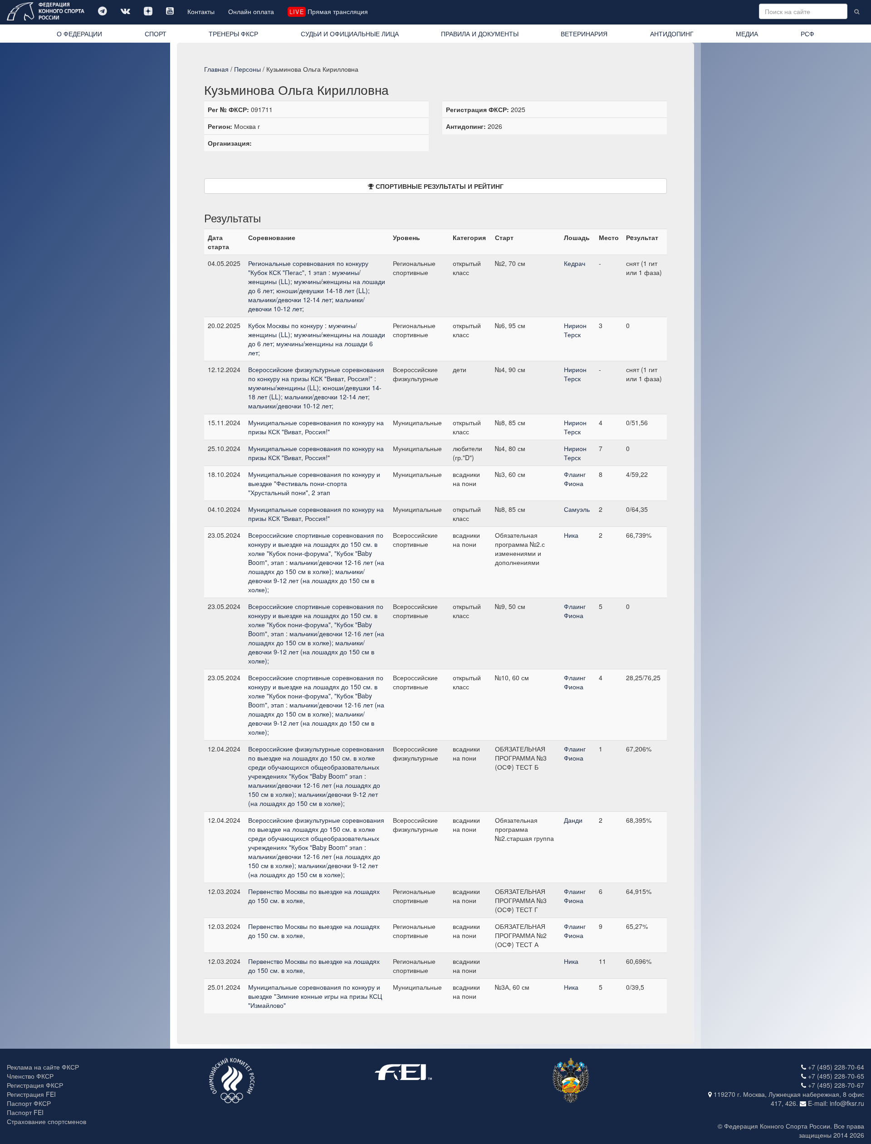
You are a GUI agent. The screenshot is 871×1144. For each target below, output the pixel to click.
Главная (216, 69)
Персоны (247, 69)
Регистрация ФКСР (35, 1085)
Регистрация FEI (31, 1094)
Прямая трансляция (328, 11)
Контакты (201, 11)
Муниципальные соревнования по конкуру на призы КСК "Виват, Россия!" (316, 427)
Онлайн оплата (251, 11)
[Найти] (856, 11)
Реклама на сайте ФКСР (43, 1066)
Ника (571, 535)
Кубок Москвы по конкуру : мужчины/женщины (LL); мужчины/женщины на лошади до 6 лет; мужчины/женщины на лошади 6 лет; (316, 339)
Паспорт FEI (25, 1112)
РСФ (807, 33)
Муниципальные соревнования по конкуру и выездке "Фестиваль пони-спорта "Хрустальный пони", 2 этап (314, 483)
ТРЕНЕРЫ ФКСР (233, 33)
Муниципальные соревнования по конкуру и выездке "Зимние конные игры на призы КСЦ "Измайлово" (315, 996)
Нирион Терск (575, 330)
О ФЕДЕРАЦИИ (79, 33)
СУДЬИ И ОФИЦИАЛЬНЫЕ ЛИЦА (350, 33)
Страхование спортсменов (46, 1121)
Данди (573, 820)
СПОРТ (155, 33)
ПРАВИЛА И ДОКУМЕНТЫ (480, 33)
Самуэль (577, 509)
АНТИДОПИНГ (672, 33)
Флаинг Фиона (575, 479)
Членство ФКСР (30, 1075)
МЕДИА (747, 33)
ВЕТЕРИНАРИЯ (584, 33)
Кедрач (574, 263)
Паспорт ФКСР (29, 1103)
